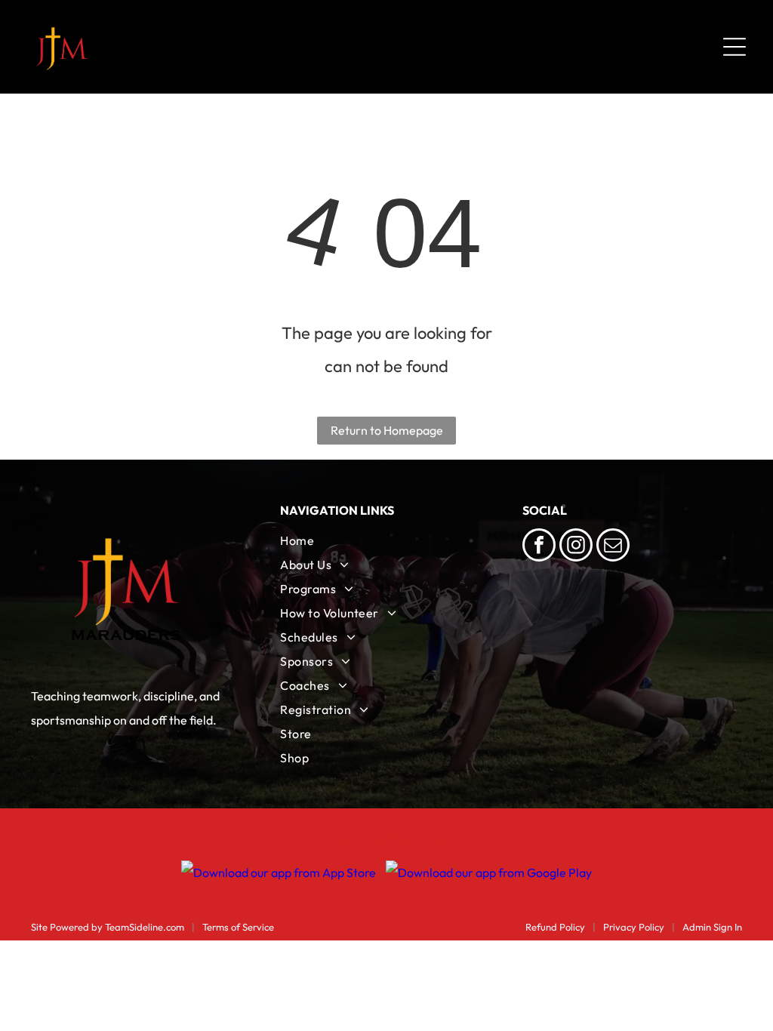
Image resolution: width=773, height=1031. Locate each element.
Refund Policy (555, 927)
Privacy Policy (633, 927)
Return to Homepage (387, 430)
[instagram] (576, 546)
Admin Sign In (712, 927)
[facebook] (539, 546)
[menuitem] (386, 540)
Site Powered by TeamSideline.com (107, 927)
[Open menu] (734, 46)
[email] (613, 546)
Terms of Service (238, 927)
